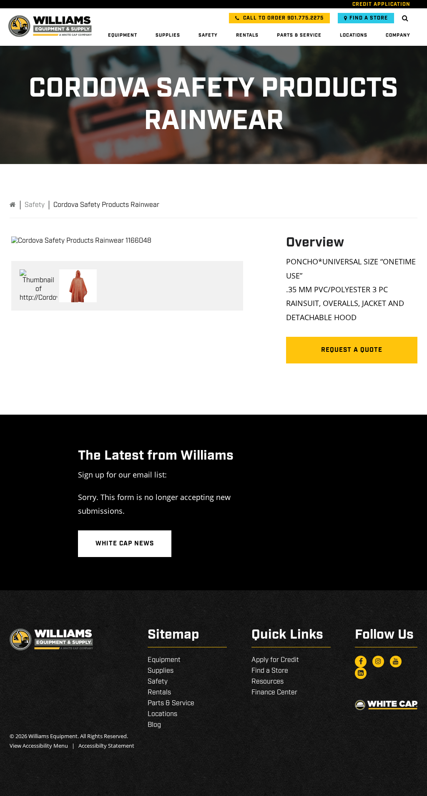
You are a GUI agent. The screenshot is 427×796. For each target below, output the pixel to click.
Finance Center (274, 692)
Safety (208, 35)
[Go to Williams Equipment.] (13, 205)
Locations (353, 35)
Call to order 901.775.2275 (282, 18)
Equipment (122, 35)
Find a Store (368, 18)
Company (398, 35)
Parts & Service (299, 35)
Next (255, 241)
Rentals (247, 35)
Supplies (168, 35)
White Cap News (124, 544)
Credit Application (381, 4)
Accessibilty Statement (106, 745)
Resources (267, 681)
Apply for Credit (275, 660)
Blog (154, 725)
